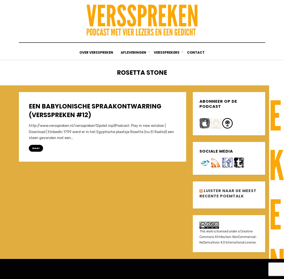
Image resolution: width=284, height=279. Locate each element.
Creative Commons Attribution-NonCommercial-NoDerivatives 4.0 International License (228, 237)
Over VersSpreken (96, 52)
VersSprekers (166, 52)
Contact (196, 52)
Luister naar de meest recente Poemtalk (227, 193)
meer (36, 148)
